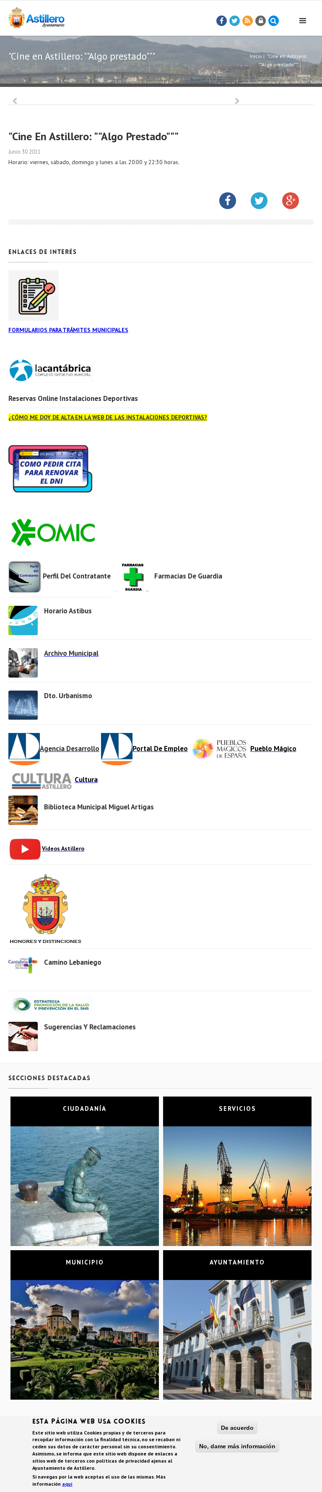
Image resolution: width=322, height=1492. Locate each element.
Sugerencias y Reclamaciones (90, 1026)
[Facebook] (221, 21)
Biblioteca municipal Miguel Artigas (99, 806)
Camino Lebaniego (72, 962)
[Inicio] (36, 16)
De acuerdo (237, 1427)
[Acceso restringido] (260, 21)
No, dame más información (237, 1446)
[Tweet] (234, 21)
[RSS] (247, 21)
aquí (67, 1484)
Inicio (256, 56)
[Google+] (297, 202)
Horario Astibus (68, 610)
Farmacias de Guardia (188, 576)
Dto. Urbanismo (68, 695)
